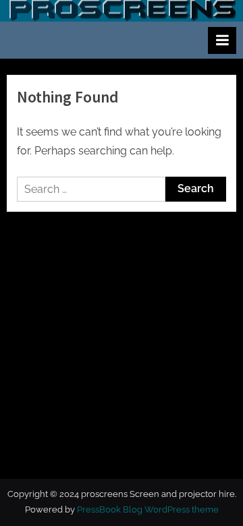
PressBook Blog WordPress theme (148, 509)
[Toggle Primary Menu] (222, 40)
